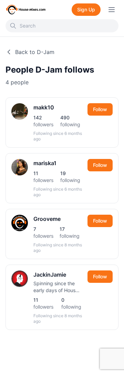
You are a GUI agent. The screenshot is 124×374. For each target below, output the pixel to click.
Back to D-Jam (34, 52)
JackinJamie (49, 274)
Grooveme (47, 218)
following (70, 121)
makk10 (43, 107)
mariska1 (44, 163)
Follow (100, 109)
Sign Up (86, 9)
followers (43, 121)
